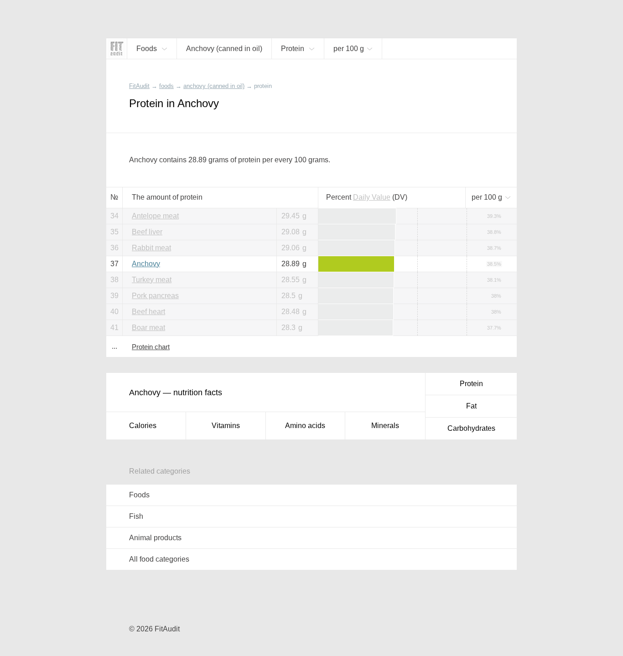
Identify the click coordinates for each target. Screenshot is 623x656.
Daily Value (371, 197)
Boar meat (148, 327)
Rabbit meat (151, 248)
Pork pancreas (155, 296)
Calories (142, 425)
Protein (471, 383)
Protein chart (151, 347)
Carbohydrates (471, 428)
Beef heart (148, 311)
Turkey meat (151, 280)
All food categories (159, 559)
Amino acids (305, 425)
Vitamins (226, 425)
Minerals (385, 425)
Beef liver (147, 232)
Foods (139, 495)
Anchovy (146, 264)
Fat (471, 406)
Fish (136, 516)
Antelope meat (155, 216)
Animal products (155, 538)
